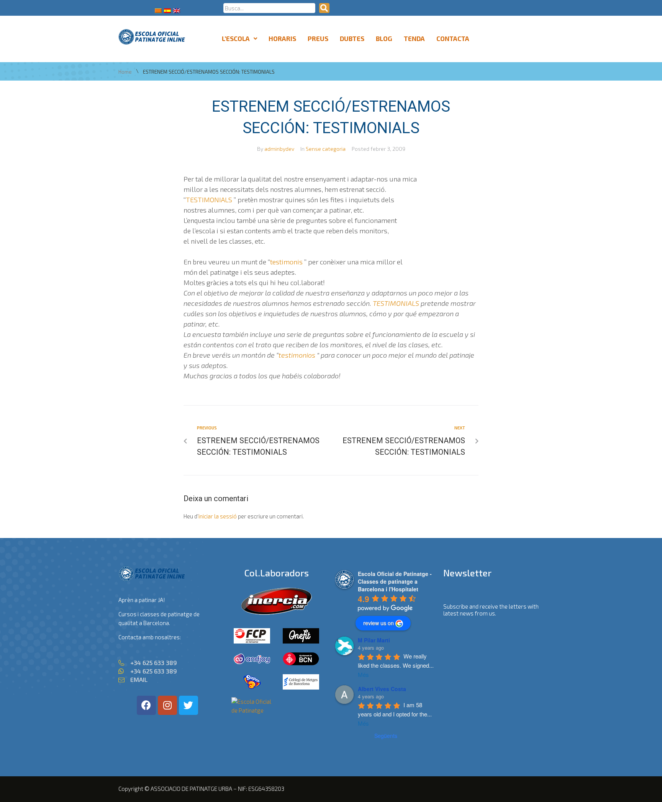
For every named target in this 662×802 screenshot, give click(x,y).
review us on (378, 623)
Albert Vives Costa (382, 689)
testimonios (297, 355)
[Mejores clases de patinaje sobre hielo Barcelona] (252, 710)
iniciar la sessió (217, 516)
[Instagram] (167, 705)
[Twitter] (188, 705)
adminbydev (279, 148)
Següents (385, 735)
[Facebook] (146, 705)
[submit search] (324, 8)
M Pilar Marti (374, 640)
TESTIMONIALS (209, 199)
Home (125, 72)
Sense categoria (326, 148)
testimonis (286, 261)
